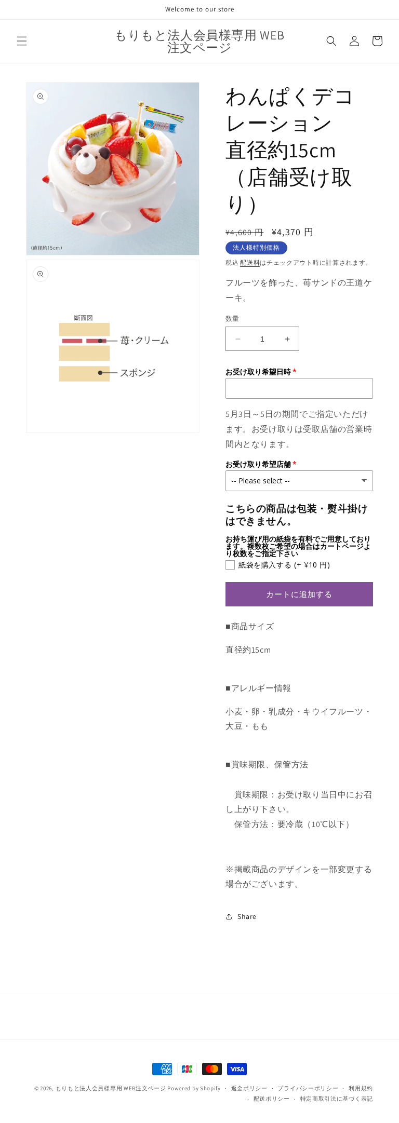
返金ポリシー (249, 1088)
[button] (21, 41)
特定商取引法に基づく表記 (336, 1098)
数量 (232, 318)
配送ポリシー (272, 1098)
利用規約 (361, 1088)
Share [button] (247, 916)
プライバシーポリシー (307, 1088)
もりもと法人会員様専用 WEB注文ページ (111, 1088)
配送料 (250, 262)
